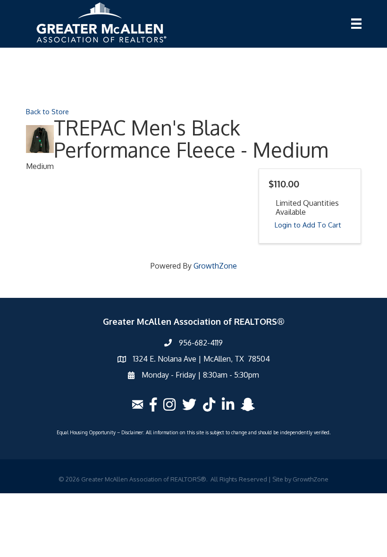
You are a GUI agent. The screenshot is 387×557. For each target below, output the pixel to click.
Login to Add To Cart (308, 224)
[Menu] (356, 23)
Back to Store (47, 111)
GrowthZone (215, 265)
